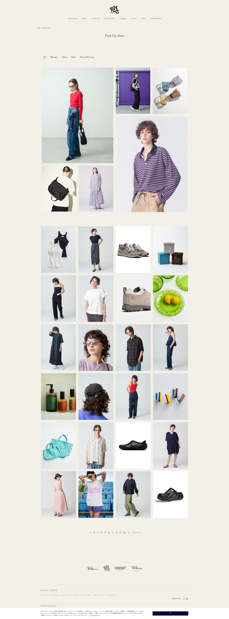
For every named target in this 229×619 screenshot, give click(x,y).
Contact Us (111, 595)
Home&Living (87, 57)
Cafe (143, 18)
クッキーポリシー (95, 615)
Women (53, 57)
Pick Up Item (110, 18)
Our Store (44, 590)
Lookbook (95, 18)
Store (134, 18)
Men (64, 57)
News (84, 18)
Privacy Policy (73, 595)
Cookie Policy (86, 595)
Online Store (156, 18)
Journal (123, 18)
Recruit (63, 595)
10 (124, 533)
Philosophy (72, 18)
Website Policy (99, 595)
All (44, 57)
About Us (44, 595)
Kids (73, 57)
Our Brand (53, 590)
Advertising (54, 595)
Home (39, 28)
